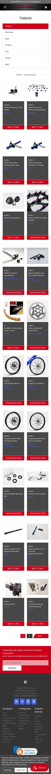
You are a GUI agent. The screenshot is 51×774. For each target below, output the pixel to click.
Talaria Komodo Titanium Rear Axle (11, 164)
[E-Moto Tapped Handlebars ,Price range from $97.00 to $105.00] (13, 256)
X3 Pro (8, 58)
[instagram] (16, 701)
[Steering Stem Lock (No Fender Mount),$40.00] (37, 256)
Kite (36, 737)
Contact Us (7, 721)
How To (6, 715)
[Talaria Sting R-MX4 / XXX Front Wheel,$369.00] (37, 421)
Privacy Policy (21, 764)
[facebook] (34, 701)
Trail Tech (23, 723)
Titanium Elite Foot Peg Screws (37, 219)
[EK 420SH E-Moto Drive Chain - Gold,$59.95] (13, 311)
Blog (4, 726)
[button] (25, 752)
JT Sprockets (40, 734)
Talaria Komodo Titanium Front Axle (36, 164)
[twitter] (22, 701)
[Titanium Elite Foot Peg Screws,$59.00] (37, 201)
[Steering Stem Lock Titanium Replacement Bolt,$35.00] (37, 532)
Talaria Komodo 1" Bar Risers (13, 108)
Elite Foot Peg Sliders (12, 218)
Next (40, 636)
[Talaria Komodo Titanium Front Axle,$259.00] (37, 145)
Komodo (9, 32)
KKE (36, 718)
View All (38, 742)
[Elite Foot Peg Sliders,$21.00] (13, 201)
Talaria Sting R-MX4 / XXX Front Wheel (36, 440)
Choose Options (37, 237)
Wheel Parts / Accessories (24, 716)
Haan (37, 721)
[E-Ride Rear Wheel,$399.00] (13, 366)
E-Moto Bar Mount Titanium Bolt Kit (35, 605)
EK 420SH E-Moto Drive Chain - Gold (13, 329)
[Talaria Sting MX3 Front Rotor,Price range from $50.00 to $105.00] (37, 311)
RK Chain (38, 726)
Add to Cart (13, 127)
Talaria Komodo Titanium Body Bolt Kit (37, 108)
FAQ (4, 713)
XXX (7, 51)
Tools (21, 726)
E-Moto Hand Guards (37, 494)
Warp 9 (38, 716)
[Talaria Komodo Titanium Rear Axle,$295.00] (13, 145)
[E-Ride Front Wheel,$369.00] (37, 366)
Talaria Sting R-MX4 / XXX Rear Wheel (12, 440)
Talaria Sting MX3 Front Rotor (35, 329)
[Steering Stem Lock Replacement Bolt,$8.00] (13, 532)
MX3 (7, 38)
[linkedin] (28, 701)
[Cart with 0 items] (44, 6)
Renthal (38, 729)
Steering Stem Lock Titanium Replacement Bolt (36, 551)
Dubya (37, 724)
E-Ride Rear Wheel (11, 383)
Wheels (22, 713)
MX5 (7, 64)
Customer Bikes (9, 723)
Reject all (21, 770)
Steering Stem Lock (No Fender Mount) (36, 274)
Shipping (6, 728)
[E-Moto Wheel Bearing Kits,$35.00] (13, 476)
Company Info (9, 718)
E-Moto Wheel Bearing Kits (13, 495)
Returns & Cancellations (8, 732)
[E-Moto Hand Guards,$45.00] (37, 476)
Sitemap (6, 741)
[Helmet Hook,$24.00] (13, 587)
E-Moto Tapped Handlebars (10, 274)
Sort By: (19, 75)
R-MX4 (8, 45)
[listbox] (34, 75)
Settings (8, 770)
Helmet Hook (9, 604)
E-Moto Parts (24, 721)
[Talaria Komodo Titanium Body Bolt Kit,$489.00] (37, 90)
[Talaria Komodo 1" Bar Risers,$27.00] (13, 90)
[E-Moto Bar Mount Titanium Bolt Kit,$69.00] (37, 587)
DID (36, 731)
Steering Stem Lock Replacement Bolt (12, 550)
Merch (21, 728)
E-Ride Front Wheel (36, 383)
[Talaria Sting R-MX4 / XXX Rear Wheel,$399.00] (13, 421)
